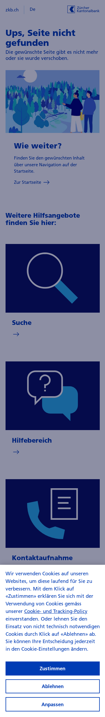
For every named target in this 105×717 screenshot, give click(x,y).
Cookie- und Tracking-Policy (56, 611)
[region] (52, 641)
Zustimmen (52, 668)
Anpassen (52, 704)
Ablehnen (53, 686)
